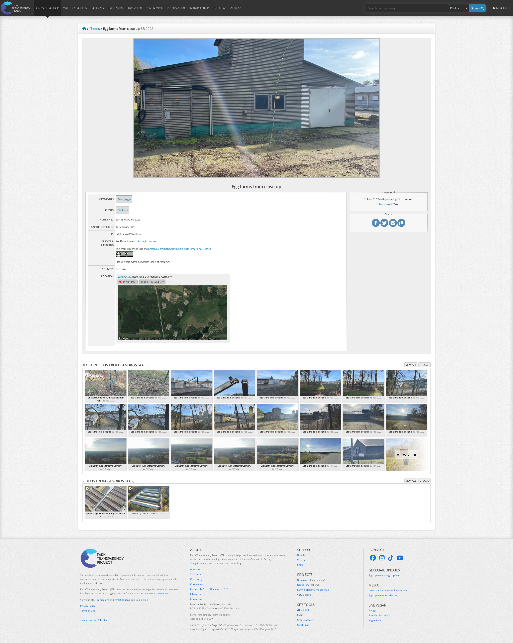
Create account (305, 620)
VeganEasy (375, 620)
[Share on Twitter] (384, 223)
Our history (196, 579)
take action (142, 600)
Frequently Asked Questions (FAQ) (209, 589)
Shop (300, 564)
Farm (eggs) (123, 199)
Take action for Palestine (94, 620)
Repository (308, 584)
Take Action (134, 8)
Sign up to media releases (383, 595)
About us (195, 569)
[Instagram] (382, 557)
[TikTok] (391, 557)
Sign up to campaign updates (385, 575)
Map (65, 8)
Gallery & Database (47, 8)
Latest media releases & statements (389, 590)
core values (162, 593)
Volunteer (302, 560)
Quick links (303, 625)
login (395, 199)
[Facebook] (373, 557)
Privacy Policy (87, 606)
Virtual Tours (79, 8)
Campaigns (97, 8)
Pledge (372, 610)
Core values (196, 584)
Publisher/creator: (126, 241)
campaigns (103, 600)
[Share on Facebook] (376, 223)
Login (300, 615)
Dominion (311, 580)
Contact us (196, 599)
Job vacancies (197, 594)
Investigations (116, 8)
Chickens (122, 210)
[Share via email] (393, 223)
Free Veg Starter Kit (379, 615)
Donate (301, 555)
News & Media (154, 8)
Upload (424, 365)
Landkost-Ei (124, 276)
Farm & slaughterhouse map (313, 589)
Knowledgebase (199, 8)
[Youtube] (400, 557)
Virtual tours (304, 594)
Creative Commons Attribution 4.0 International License (179, 249)
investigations (122, 600)
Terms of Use (87, 610)
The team (195, 574)
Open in (128, 282)
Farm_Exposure (147, 241)
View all (411, 365)
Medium (384, 204)
